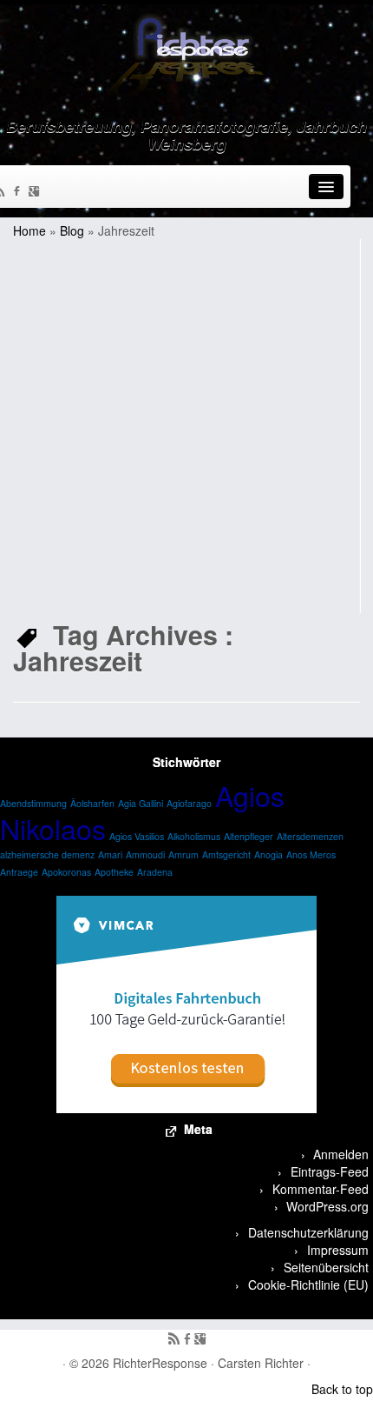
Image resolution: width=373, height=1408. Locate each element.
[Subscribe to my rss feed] (173, 1339)
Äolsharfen (92, 803)
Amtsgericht (226, 854)
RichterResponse (160, 1362)
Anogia (268, 854)
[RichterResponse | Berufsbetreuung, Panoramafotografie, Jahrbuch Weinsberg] (186, 56)
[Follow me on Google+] (36, 192)
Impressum (338, 1249)
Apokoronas (66, 871)
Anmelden (341, 1154)
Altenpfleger (248, 836)
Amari (110, 854)
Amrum (183, 854)
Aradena (155, 871)
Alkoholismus (193, 836)
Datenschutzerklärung (308, 1232)
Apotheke (114, 871)
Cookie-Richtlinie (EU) (308, 1284)
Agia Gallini (140, 803)
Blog (72, 230)
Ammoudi (145, 854)
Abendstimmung (33, 803)
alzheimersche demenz (47, 854)
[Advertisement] (186, 426)
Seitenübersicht (326, 1267)
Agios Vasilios (136, 836)
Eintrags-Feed (330, 1171)
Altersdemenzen (310, 836)
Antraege (19, 871)
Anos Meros (311, 854)
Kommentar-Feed (320, 1189)
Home (29, 230)
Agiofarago (189, 803)
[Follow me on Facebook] (19, 192)
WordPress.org (327, 1206)
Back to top (342, 1389)
